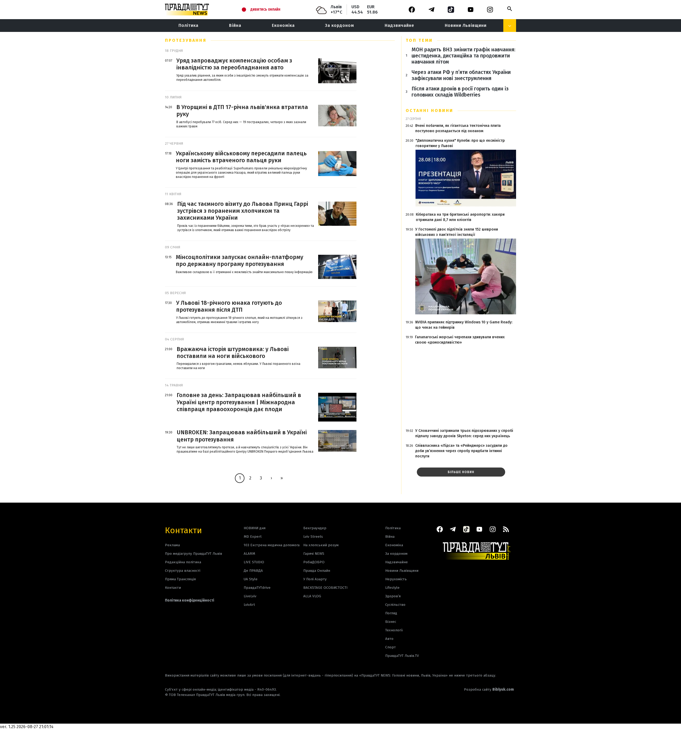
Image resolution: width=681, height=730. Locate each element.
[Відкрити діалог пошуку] (509, 8)
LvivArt (249, 604)
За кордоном (339, 25)
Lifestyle (392, 587)
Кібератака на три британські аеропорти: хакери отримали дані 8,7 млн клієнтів (460, 217)
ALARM (249, 553)
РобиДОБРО (314, 562)
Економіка (283, 25)
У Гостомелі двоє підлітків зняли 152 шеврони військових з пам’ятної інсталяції (456, 232)
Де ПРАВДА (253, 570)
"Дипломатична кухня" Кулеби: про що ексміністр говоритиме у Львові (460, 143)
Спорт (390, 647)
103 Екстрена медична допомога (272, 545)
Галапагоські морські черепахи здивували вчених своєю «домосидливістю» (460, 340)
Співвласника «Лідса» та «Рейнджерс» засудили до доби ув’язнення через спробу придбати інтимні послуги (461, 450)
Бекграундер (314, 528)
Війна (235, 25)
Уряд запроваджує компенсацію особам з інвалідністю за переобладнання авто (234, 64)
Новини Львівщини (466, 25)
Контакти (183, 530)
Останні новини (429, 110)
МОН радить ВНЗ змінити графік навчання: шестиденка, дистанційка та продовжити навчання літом (463, 56)
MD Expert (252, 536)
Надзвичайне (399, 25)
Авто (389, 638)
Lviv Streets (313, 536)
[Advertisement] (461, 386)
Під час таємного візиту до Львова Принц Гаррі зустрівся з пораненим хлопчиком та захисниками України (242, 211)
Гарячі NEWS (313, 553)
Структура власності (182, 570)
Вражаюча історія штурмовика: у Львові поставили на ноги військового (233, 353)
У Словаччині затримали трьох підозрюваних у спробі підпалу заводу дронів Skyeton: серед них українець (464, 433)
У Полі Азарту (315, 579)
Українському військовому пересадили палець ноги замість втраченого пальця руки (241, 157)
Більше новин (461, 472)
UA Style (251, 579)
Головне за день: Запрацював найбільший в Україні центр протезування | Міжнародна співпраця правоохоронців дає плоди (239, 402)
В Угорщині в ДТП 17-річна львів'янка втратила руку (242, 111)
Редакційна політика (183, 562)
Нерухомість (396, 579)
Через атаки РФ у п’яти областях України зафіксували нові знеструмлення (461, 75)
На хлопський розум (321, 545)
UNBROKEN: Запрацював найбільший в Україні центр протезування (242, 436)
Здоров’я (393, 596)
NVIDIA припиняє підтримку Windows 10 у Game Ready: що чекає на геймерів (463, 325)
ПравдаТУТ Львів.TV (402, 655)
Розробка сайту (489, 689)
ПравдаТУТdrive (257, 587)
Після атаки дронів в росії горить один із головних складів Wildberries (460, 92)
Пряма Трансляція (180, 579)
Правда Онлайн (316, 570)
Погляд (391, 613)
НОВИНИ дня (254, 528)
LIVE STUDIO (254, 562)
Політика (188, 25)
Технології (394, 630)
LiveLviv (250, 596)
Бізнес (390, 621)
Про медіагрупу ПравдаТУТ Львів (193, 553)
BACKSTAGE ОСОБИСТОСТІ (325, 587)
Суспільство (395, 604)
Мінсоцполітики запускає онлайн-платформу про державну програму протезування (239, 261)
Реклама (172, 545)
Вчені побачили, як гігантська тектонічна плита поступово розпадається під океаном (458, 128)
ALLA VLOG (312, 596)
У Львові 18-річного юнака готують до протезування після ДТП (229, 306)
